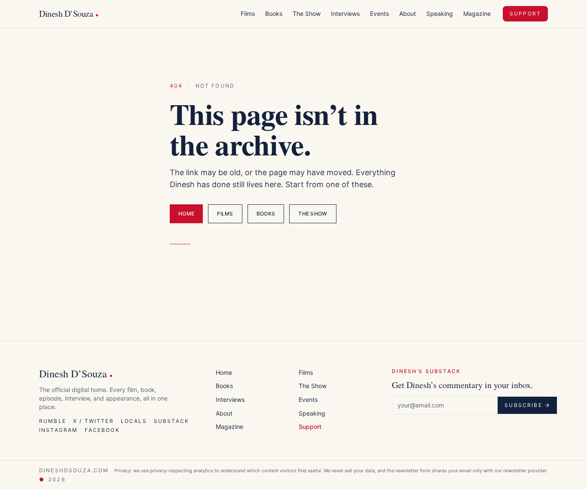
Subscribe (523, 405)
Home (186, 213)
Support (525, 13)
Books (273, 13)
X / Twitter (93, 421)
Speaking (439, 13)
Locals (134, 421)
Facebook (102, 430)
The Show (307, 13)
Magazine (477, 13)
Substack (171, 421)
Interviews (345, 13)
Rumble (52, 421)
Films (248, 13)
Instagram (58, 430)
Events (379, 13)
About (407, 13)
